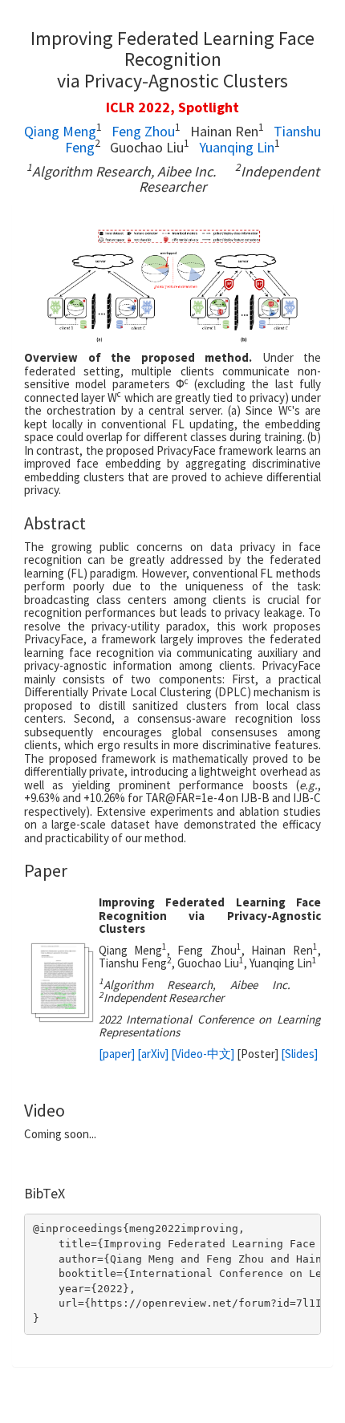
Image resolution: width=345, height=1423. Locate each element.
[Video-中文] (202, 1053)
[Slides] (299, 1053)
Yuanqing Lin (236, 147)
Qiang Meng (60, 131)
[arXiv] (152, 1053)
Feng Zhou (143, 131)
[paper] (117, 1053)
